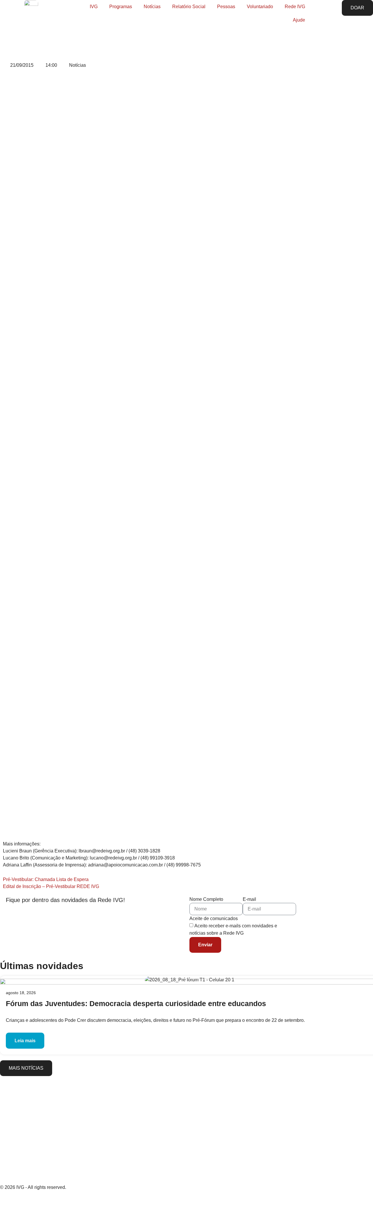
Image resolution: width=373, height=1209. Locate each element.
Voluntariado (260, 6)
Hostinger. (71, 1200)
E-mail (249, 899)
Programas (120, 6)
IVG (94, 6)
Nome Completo (206, 899)
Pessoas (226, 6)
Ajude (299, 19)
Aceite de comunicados (213, 918)
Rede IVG (295, 6)
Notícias (152, 6)
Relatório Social (188, 6)
